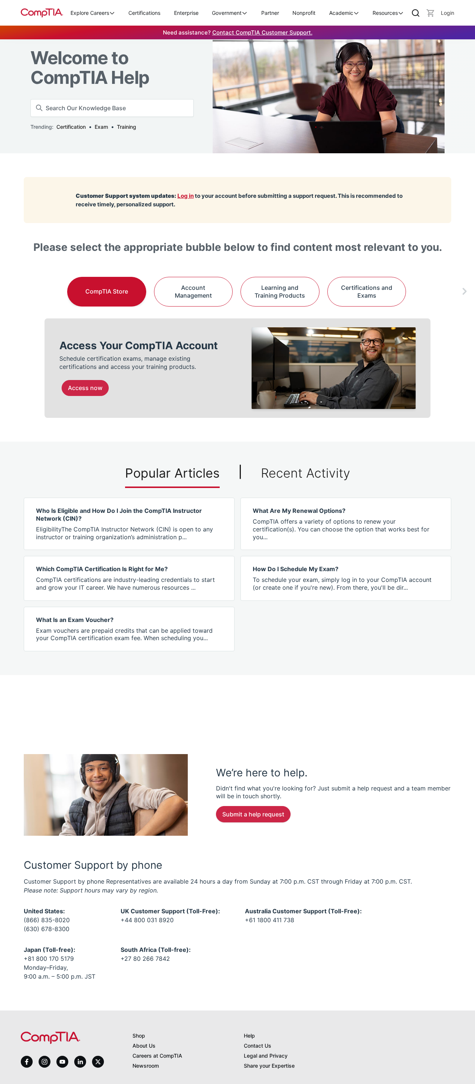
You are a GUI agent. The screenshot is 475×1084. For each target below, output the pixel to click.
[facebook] (27, 1062)
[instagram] (44, 1062)
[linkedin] (80, 1061)
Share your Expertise (269, 1065)
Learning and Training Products (280, 291)
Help (249, 1035)
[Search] (415, 13)
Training (126, 127)
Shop (138, 1035)
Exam (101, 127)
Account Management (193, 291)
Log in (185, 195)
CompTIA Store (106, 291)
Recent (305, 473)
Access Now (85, 388)
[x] (98, 1062)
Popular (172, 473)
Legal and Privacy (266, 1055)
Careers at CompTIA (157, 1055)
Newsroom (145, 1065)
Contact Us (257, 1045)
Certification (71, 127)
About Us (143, 1045)
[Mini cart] (430, 13)
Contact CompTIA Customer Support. (262, 32)
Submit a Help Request (253, 814)
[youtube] (62, 1062)
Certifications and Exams (366, 291)
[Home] (42, 12)
